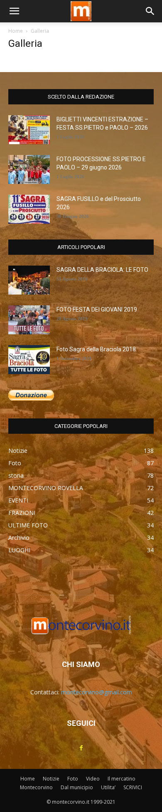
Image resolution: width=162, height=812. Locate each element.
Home (15, 30)
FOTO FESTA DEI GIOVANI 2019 (96, 309)
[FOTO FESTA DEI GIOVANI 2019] (29, 319)
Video (93, 778)
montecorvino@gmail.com (96, 692)
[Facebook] (81, 748)
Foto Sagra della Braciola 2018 (96, 349)
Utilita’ (108, 787)
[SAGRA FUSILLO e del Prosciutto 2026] (29, 209)
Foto (72, 778)
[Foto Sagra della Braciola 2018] (29, 359)
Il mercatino (121, 778)
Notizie (51, 778)
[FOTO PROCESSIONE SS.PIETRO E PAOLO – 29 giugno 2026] (29, 169)
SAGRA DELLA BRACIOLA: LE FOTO (102, 269)
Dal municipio (77, 787)
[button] (14, 11)
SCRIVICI (132, 787)
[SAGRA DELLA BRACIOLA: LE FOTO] (29, 280)
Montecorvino (36, 787)
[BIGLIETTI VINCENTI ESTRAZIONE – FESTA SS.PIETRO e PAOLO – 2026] (29, 129)
